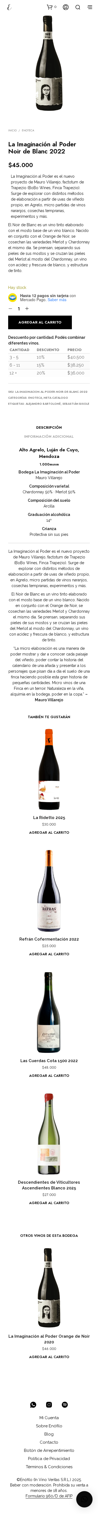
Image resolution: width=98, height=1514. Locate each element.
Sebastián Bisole (75, 404)
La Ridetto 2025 (49, 817)
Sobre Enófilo (49, 1426)
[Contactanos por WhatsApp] (33, 1404)
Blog (49, 1434)
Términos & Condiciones (49, 1466)
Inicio (12, 130)
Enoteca (28, 130)
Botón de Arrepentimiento (49, 1450)
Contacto (49, 1442)
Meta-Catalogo (56, 398)
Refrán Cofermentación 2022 (49, 939)
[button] (52, 7)
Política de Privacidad (49, 1458)
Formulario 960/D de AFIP (49, 1496)
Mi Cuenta (49, 1417)
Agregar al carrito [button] (49, 832)
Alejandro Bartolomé (43, 404)
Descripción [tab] (49, 427)
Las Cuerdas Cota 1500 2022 (49, 1060)
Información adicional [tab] (49, 436)
